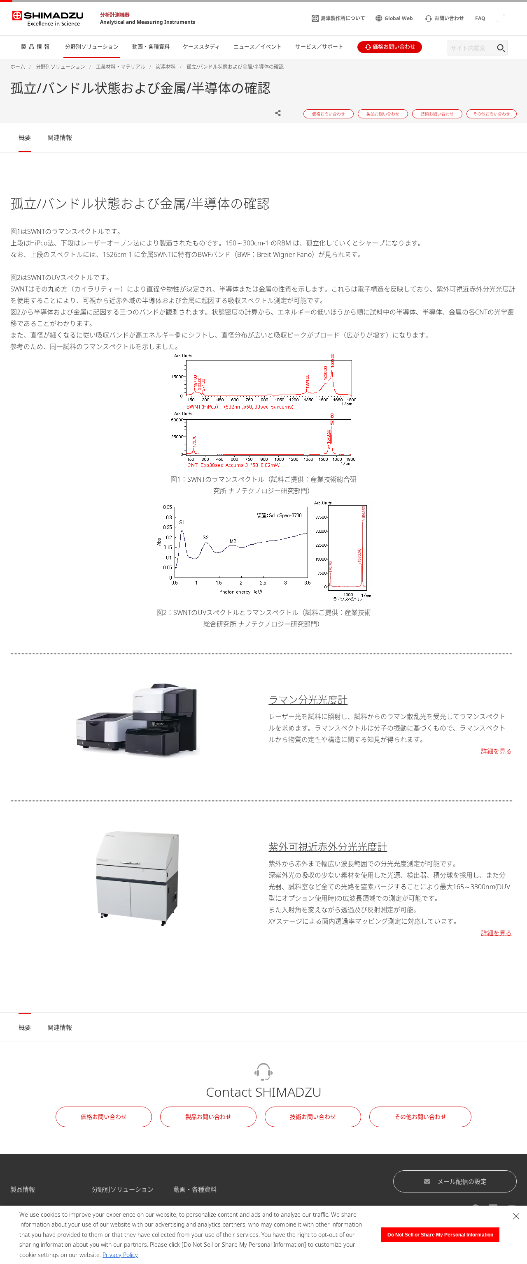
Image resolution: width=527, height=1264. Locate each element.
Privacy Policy (120, 1255)
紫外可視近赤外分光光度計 (327, 846)
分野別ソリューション (123, 1189)
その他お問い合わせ (420, 1117)
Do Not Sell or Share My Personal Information (440, 1235)
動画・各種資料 (195, 1189)
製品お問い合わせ (208, 1117)
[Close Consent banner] (516, 1216)
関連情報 (59, 137)
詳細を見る (496, 751)
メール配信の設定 (462, 1181)
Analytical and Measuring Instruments (147, 21)
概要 (25, 137)
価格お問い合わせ (104, 1117)
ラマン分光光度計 (307, 699)
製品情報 (22, 1189)
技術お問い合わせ (313, 1117)
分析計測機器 (115, 15)
